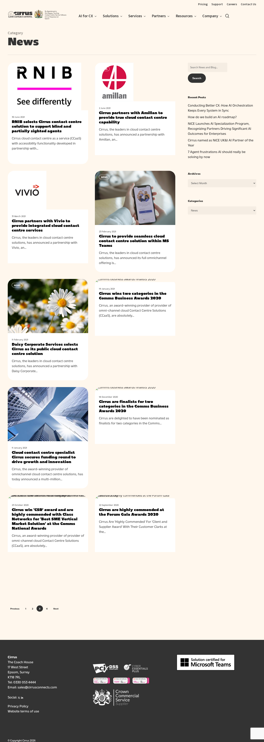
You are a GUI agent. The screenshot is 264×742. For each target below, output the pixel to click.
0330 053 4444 (24, 682)
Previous (15, 608)
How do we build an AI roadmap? (212, 117)
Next (56, 608)
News (17, 69)
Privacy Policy (18, 706)
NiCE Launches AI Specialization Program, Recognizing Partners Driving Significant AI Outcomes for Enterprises (219, 128)
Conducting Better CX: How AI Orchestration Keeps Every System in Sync (220, 107)
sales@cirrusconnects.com (37, 687)
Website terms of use (23, 711)
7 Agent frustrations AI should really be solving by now (216, 154)
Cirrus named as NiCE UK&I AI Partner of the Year (220, 142)
